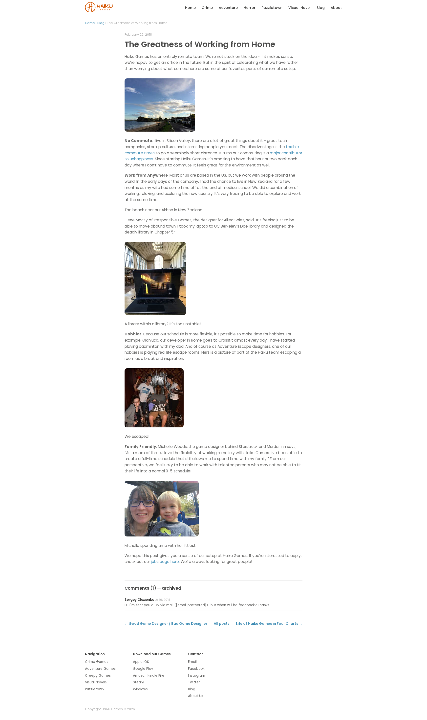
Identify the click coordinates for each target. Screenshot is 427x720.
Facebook (196, 668)
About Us (195, 696)
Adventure (228, 7)
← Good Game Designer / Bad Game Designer (166, 623)
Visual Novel (299, 7)
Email (192, 661)
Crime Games (96, 661)
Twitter (194, 682)
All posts (222, 623)
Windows (140, 689)
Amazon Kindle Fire (148, 675)
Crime (207, 7)
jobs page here (165, 561)
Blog (321, 7)
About (336, 7)
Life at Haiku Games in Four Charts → (269, 623)
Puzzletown (271, 7)
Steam (138, 682)
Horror (250, 7)
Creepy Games (98, 675)
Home (190, 7)
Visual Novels (96, 682)
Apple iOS (141, 661)
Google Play (143, 668)
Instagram (196, 675)
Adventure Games (100, 668)
